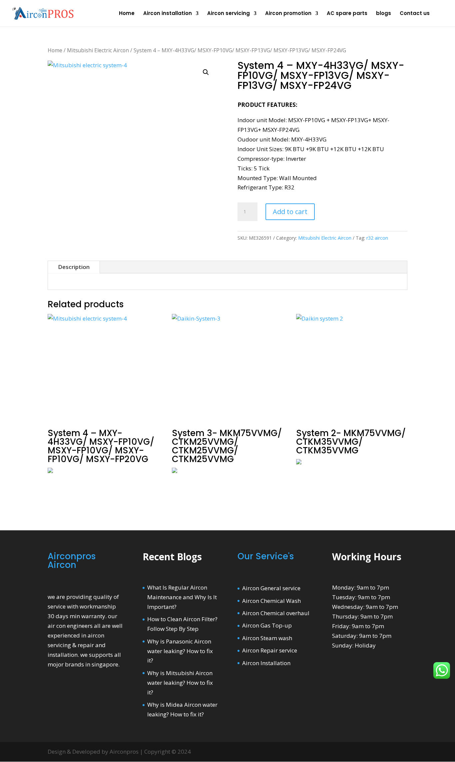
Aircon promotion (288, 14)
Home (127, 14)
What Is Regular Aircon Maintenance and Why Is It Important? (182, 597)
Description (74, 267)
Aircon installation (167, 14)
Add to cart (290, 211)
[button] (206, 72)
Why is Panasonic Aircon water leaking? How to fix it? (180, 650)
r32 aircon (377, 238)
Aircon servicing (228, 14)
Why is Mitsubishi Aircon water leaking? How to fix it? (180, 682)
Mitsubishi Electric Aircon (98, 50)
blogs (383, 14)
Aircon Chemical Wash (271, 601)
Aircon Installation (266, 663)
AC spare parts (347, 14)
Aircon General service (271, 588)
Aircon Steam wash (267, 638)
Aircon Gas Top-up (267, 625)
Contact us (415, 14)
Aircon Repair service (269, 650)
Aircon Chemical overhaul (275, 613)
